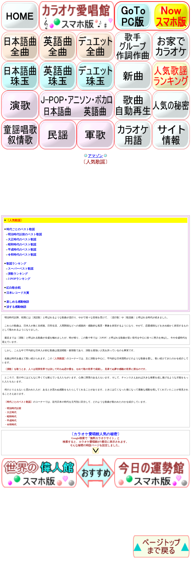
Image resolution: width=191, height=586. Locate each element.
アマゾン (95, 156)
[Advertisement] (90, 192)
